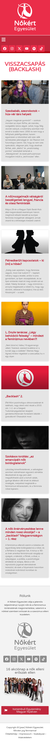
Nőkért (25, 23)
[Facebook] (4, 48)
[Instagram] (12, 48)
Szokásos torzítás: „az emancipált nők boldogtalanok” (19, 460)
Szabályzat (39, 734)
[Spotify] (34, 48)
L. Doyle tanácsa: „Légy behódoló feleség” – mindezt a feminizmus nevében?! (24, 335)
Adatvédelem (25, 737)
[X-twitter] (19, 48)
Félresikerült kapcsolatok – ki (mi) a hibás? (24, 262)
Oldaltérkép (11, 734)
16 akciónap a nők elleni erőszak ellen (25, 671)
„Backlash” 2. (14, 396)
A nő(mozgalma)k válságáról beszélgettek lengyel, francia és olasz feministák (24, 200)
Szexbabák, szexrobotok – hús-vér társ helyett (22, 112)
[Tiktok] (41, 48)
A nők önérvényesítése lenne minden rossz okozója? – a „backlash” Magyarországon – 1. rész (24, 534)
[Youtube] (26, 48)
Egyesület (25, 29)
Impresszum (25, 734)
